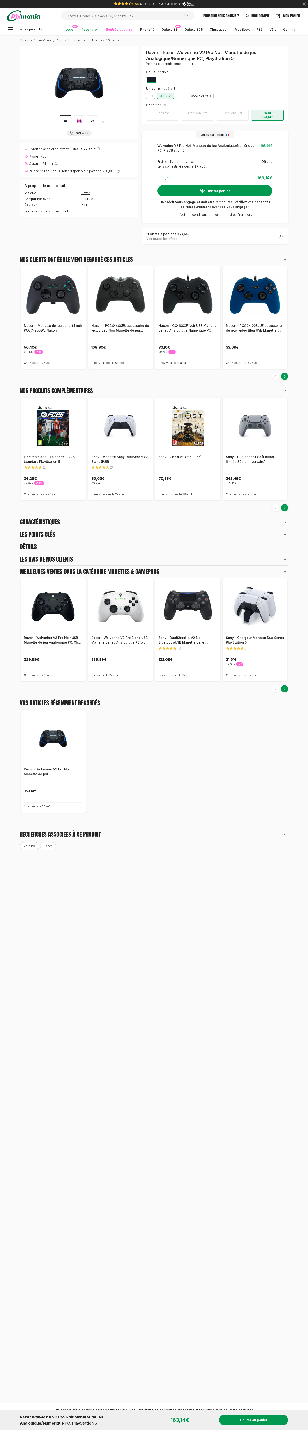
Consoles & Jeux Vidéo (35, 40)
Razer (85, 193)
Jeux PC (29, 846)
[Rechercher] (188, 15)
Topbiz (219, 134)
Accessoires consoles (71, 40)
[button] (79, 121)
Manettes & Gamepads (107, 40)
